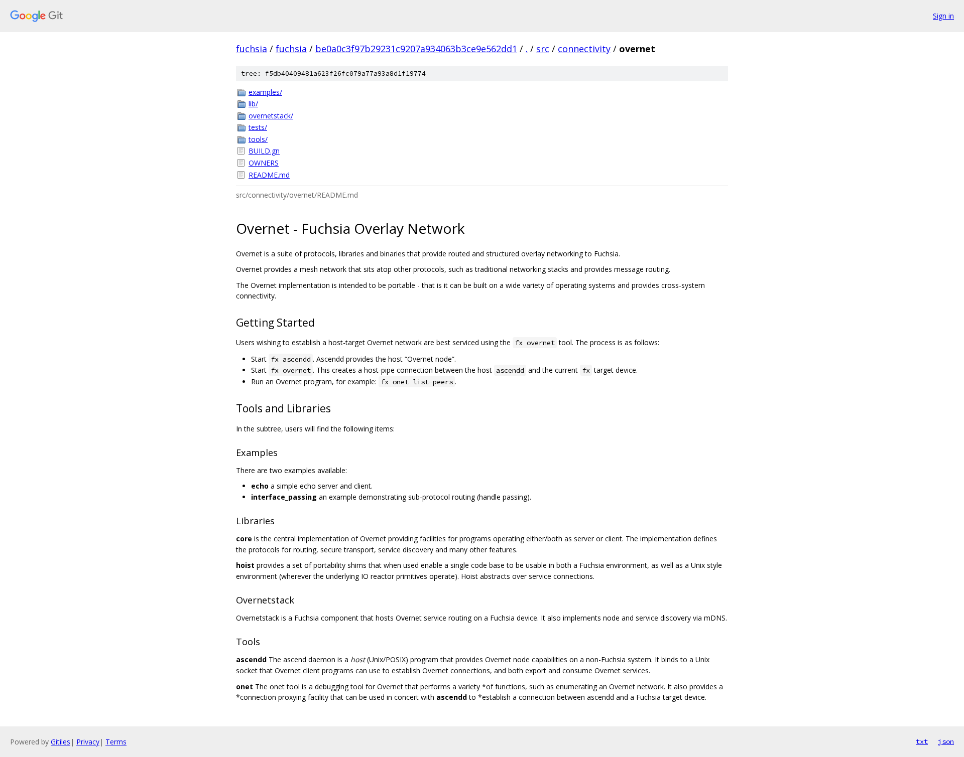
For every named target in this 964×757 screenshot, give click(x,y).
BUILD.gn (264, 151)
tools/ (258, 139)
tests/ (258, 127)
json (946, 741)
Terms (116, 741)
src (542, 49)
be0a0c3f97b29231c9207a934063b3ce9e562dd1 (416, 49)
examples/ (265, 92)
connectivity (584, 49)
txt (922, 741)
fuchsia (251, 49)
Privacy (87, 741)
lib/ (253, 103)
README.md (269, 175)
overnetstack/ (271, 115)
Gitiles (60, 741)
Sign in (943, 16)
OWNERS (264, 163)
